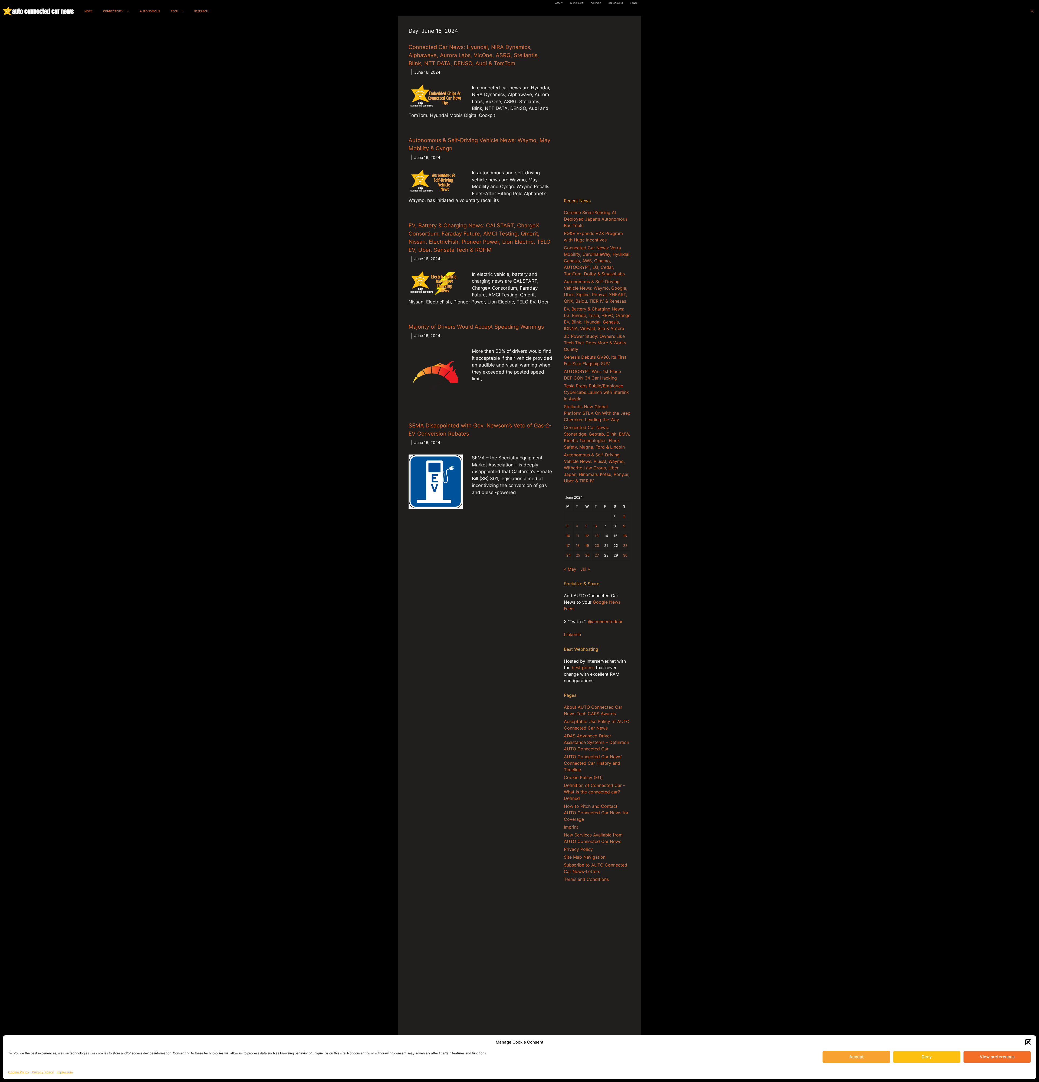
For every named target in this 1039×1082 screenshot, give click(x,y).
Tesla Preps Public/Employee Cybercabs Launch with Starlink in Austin (596, 392)
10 (568, 536)
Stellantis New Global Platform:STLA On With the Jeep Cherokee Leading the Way (597, 413)
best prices (583, 667)
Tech (174, 11)
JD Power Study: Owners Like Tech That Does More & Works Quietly (595, 343)
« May (570, 569)
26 (587, 555)
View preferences (997, 1056)
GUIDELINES (576, 3)
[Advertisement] (597, 108)
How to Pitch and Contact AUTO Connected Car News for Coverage (596, 812)
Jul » (585, 569)
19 (587, 546)
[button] (1028, 1042)
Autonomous (150, 11)
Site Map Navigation (585, 857)
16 (625, 536)
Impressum (65, 1072)
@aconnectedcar (605, 621)
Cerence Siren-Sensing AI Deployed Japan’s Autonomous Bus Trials (595, 219)
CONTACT (596, 3)
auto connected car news (43, 11)
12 (587, 536)
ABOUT (559, 3)
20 (597, 546)
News (88, 11)
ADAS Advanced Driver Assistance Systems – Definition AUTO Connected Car (596, 742)
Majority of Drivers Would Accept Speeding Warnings (476, 326)
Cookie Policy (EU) (583, 777)
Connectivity (113, 11)
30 (625, 555)
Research (201, 11)
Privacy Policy (43, 1072)
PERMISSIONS (616, 3)
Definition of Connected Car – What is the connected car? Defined (594, 792)
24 (568, 555)
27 (597, 555)
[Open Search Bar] (1032, 11)
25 (578, 555)
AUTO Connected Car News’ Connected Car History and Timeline (593, 763)
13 (597, 536)
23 (625, 546)
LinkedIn (572, 634)
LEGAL (633, 3)
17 (568, 546)
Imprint (571, 827)
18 (578, 546)
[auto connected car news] (7, 11)
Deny (927, 1056)
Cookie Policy (18, 1072)
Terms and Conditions (586, 879)
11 (577, 536)
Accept (856, 1056)
